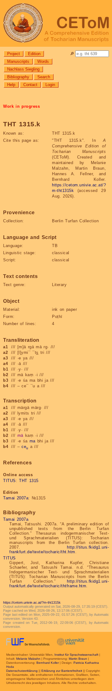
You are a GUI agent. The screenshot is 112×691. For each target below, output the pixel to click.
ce (24, 446)
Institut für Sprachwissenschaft (76, 654)
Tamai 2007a (15, 498)
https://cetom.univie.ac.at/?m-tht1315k (32, 602)
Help (11, 84)
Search (43, 77)
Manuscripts (18, 61)
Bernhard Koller (47, 662)
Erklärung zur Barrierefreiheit (61, 670)
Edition (34, 53)
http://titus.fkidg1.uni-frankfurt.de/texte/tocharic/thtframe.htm (59, 583)
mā (20, 435)
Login (50, 84)
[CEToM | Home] (56, 23)
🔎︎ (72, 53)
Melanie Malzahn (28, 658)
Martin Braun (78, 658)
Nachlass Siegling (23, 69)
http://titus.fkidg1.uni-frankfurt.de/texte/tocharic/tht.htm (59, 549)
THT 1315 (29, 480)
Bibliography (18, 77)
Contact (30, 84)
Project (13, 53)
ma (32, 441)
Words (43, 61)
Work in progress (21, 106)
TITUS (9, 480)
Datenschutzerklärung (22, 670)
